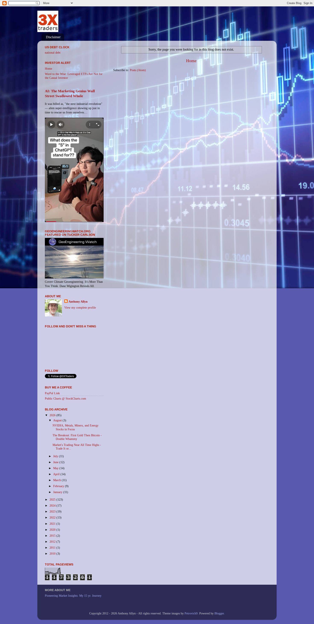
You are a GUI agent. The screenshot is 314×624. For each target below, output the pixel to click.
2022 (53, 517)
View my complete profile (80, 307)
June (56, 462)
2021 (53, 523)
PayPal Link (52, 393)
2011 (53, 547)
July (56, 456)
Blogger (219, 613)
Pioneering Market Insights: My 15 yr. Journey (73, 595)
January (58, 492)
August (58, 420)
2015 (53, 535)
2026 (53, 415)
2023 (53, 511)
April (56, 474)
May (56, 468)
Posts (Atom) (138, 70)
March (57, 480)
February (59, 486)
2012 (53, 541)
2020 (53, 529)
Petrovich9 (191, 613)
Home (191, 60)
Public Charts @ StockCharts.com (65, 398)
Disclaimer (53, 37)
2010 (53, 553)
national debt (52, 52)
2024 (53, 505)
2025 (53, 499)
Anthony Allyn (78, 301)
